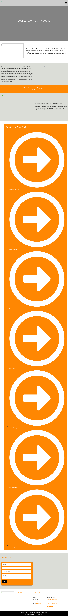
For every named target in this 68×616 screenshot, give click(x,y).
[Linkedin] (52, 606)
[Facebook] (47, 606)
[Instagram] (50, 606)
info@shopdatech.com (52, 603)
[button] (66, 2)
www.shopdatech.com (52, 599)
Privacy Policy (39, 614)
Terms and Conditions (30, 614)
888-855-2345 (39, 603)
